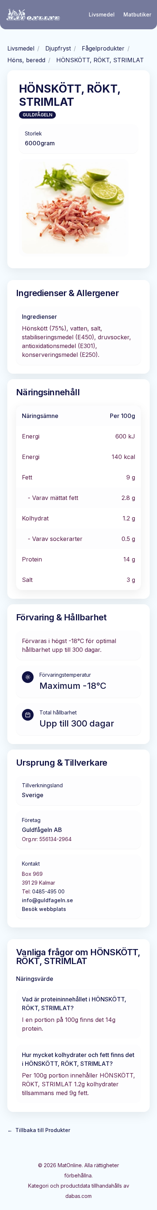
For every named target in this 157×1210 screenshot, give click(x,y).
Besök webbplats (44, 909)
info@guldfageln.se (47, 900)
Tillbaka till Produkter (38, 1130)
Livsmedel (102, 14)
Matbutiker (137, 14)
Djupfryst (58, 48)
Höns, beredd (26, 60)
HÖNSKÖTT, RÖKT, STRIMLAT (100, 60)
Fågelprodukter (103, 48)
